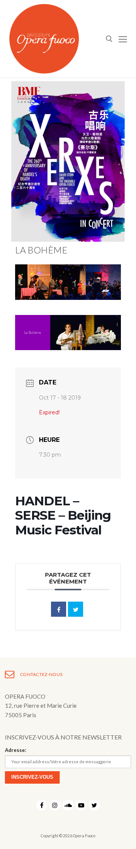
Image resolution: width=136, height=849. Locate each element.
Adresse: (15, 750)
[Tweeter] (75, 609)
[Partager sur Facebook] (58, 609)
